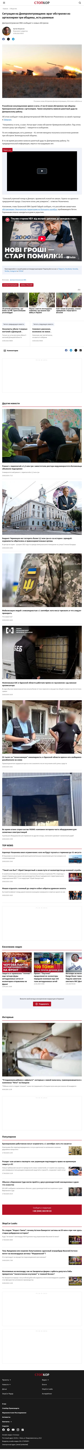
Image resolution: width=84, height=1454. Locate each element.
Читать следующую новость (43, 324)
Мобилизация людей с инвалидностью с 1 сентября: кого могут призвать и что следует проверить (41, 612)
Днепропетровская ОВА (18, 280)
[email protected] (22, 1444)
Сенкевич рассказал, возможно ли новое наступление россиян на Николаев (43, 333)
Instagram (13, 271)
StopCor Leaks (9, 1223)
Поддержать (44, 1004)
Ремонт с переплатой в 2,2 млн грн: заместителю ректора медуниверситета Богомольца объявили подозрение (42, 467)
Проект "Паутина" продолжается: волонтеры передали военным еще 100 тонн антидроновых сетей (46, 977)
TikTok (20, 271)
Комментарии (12, 350)
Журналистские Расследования (14, 1413)
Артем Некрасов (18, 29)
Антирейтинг (47, 1393)
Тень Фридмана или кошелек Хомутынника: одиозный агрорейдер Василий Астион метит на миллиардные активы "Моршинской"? (39, 1252)
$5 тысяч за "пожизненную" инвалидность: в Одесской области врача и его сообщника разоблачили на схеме (41, 758)
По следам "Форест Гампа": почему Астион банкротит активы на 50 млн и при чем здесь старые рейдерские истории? (42, 1231)
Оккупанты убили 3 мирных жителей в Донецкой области (14, 332)
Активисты (6, 1417)
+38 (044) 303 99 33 (42, 1211)
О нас (4, 1404)
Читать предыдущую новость (13, 324)
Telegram (7, 119)
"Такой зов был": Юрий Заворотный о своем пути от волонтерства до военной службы (41, 870)
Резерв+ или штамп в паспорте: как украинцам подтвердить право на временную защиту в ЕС (39, 1163)
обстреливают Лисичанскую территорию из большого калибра (29, 209)
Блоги (44, 1384)
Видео (44, 1380)
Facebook (68, 269)
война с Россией (26, 285)
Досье (4, 1389)
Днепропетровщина (10, 285)
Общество (13, 9)
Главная (5, 9)
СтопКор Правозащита (10, 1408)
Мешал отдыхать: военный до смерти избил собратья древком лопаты (34, 888)
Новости (5, 1384)
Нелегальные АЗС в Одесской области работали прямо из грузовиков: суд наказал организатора (39, 684)
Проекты (5, 1380)
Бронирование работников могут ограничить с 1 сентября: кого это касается (37, 1143)
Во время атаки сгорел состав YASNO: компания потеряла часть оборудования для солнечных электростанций (39, 831)
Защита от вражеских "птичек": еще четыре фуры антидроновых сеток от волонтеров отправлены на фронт (17, 979)
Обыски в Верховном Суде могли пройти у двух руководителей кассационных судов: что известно (40, 1183)
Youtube (75, 269)
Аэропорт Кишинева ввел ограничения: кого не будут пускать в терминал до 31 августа (41, 852)
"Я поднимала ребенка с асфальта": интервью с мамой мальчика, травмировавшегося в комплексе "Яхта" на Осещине (41, 1081)
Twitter (6, 271)
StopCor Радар (7, 1393)
